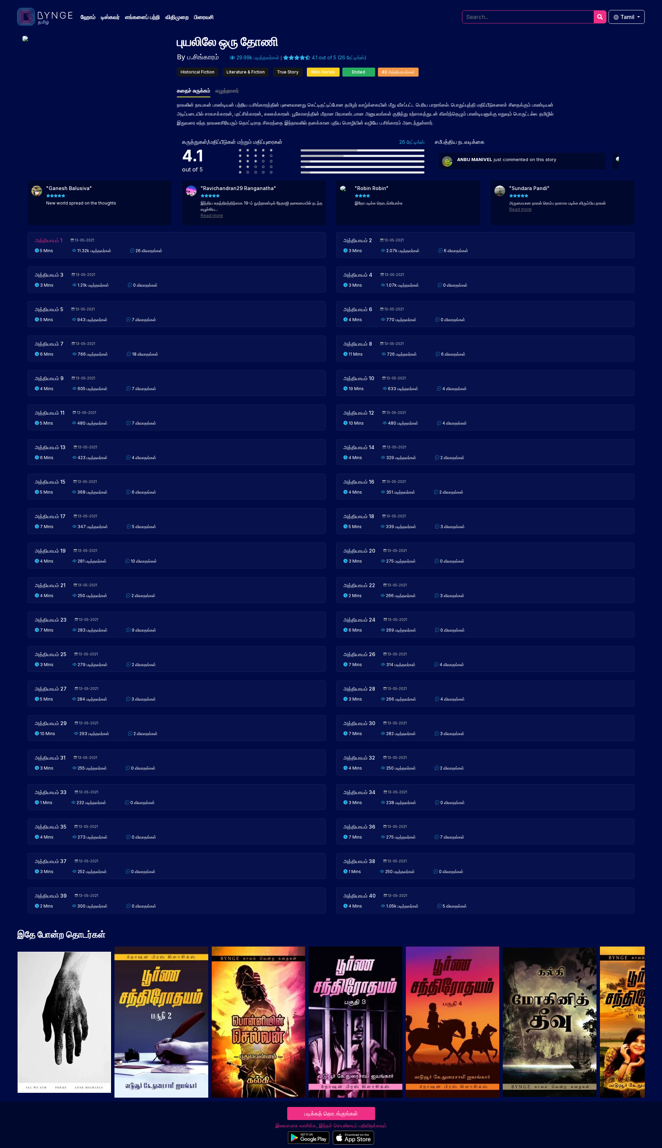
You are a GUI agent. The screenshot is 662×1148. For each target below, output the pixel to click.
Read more (212, 215)
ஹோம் (88, 16)
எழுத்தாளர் (227, 90)
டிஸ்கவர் (110, 16)
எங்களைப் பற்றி (142, 16)
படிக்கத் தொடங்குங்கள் (331, 1113)
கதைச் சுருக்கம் (193, 90)
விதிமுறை (177, 16)
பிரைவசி (204, 16)
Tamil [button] (627, 16)
